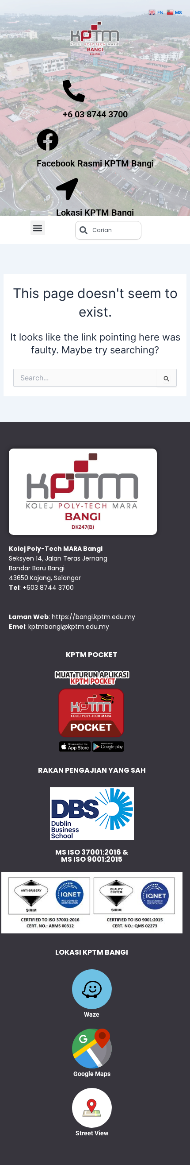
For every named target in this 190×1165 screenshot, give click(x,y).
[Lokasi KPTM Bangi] (67, 189)
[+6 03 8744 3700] (74, 91)
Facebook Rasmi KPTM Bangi (95, 163)
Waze (91, 1014)
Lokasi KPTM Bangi (95, 212)
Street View (92, 1133)
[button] (37, 228)
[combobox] (108, 230)
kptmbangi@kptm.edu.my (68, 626)
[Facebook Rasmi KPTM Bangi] (48, 140)
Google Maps (91, 1073)
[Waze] (92, 989)
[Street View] (92, 1108)
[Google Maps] (92, 1048)
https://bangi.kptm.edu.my (93, 616)
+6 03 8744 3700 (95, 114)
